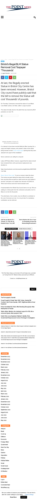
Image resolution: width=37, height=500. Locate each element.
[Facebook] (2, 77)
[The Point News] (18, 7)
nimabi (2, 332)
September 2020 (5, 409)
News (6, 59)
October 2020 (5, 407)
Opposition (4, 455)
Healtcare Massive (5, 326)
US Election (4, 471)
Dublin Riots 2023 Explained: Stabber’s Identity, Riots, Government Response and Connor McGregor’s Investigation (18, 317)
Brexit (2, 431)
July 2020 (3, 415)
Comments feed (5, 485)
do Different (31, 274)
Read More (13, 497)
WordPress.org (5, 487)
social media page (18, 150)
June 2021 (4, 385)
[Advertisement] (18, 39)
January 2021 (4, 399)
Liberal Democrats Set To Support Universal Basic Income (18, 332)
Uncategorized (5, 468)
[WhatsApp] (14, 77)
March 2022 (4, 367)
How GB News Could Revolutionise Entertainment (16, 343)
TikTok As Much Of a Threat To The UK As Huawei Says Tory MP (8, 221)
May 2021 (3, 388)
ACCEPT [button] (23, 497)
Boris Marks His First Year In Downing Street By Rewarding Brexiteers (27, 221)
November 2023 (5, 359)
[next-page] (19, 248)
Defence (3, 436)
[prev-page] (17, 248)
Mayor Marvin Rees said (7, 175)
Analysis (3, 428)
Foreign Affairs (5, 442)
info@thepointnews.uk (21, 278)
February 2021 (5, 396)
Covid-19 (3, 434)
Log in (2, 479)
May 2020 (3, 420)
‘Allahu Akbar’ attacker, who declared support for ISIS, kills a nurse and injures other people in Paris (30, 242)
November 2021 (5, 375)
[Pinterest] (10, 77)
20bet (2, 347)
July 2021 (3, 383)
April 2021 (3, 391)
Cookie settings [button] (29, 494)
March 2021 (4, 393)
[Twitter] (6, 77)
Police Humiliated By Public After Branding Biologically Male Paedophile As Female (18, 242)
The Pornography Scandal (8, 297)
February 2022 (5, 369)
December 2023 (5, 356)
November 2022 (5, 362)
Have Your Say (5, 447)
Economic (4, 439)
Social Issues (4, 466)
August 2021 (4, 380)
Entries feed (4, 482)
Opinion (3, 452)
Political (3, 458)
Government (4, 444)
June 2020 (4, 417)
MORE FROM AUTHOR (25, 228)
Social (2, 463)
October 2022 (5, 364)
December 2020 (5, 401)
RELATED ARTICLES (11, 228)
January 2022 (4, 372)
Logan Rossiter (6, 73)
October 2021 (5, 377)
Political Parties (5, 460)
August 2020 (4, 412)
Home (2, 59)
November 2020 (5, 404)
